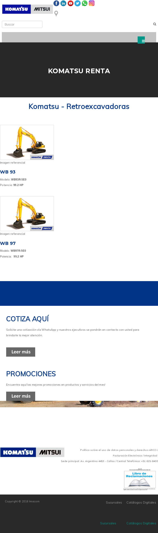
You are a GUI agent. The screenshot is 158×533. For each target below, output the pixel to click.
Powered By (58, 504)
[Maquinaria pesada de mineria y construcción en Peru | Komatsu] (27, 9)
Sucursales (108, 523)
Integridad (150, 455)
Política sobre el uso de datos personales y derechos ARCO (118, 450)
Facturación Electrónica (127, 455)
